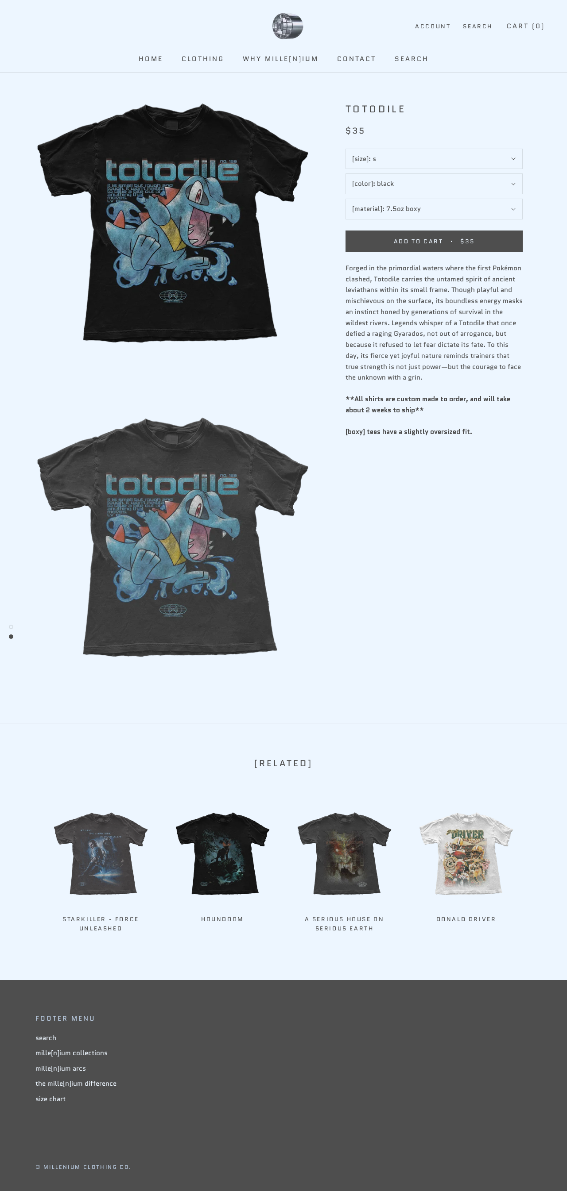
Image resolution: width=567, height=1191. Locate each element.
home (151, 59)
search (412, 59)
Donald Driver (466, 919)
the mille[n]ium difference (76, 1083)
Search (478, 26)
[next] (539, 863)
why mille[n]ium (280, 59)
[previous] (28, 863)
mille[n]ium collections (71, 1053)
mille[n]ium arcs (60, 1068)
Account (432, 26)
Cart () (526, 26)
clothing (203, 59)
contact (356, 59)
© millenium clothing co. (83, 1167)
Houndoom (222, 919)
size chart (50, 1099)
